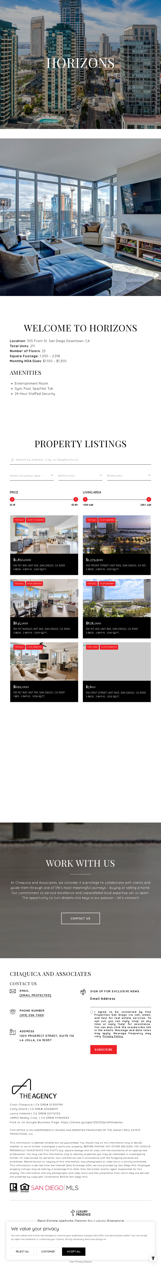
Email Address (102, 999)
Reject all (22, 1251)
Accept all (73, 1251)
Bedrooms (114, 475)
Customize (48, 1251)
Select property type (25, 475)
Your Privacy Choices (81, 1261)
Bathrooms (67, 475)
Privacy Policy (113, 1036)
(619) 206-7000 (32, 1015)
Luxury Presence (109, 1221)
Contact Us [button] (81, 918)
